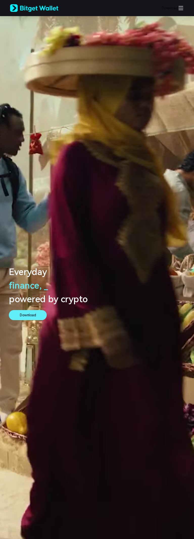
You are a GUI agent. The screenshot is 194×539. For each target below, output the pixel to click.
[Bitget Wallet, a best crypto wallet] (40, 8)
